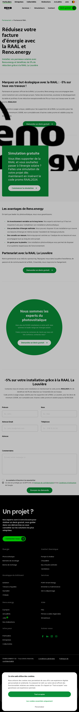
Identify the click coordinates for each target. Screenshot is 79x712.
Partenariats (7, 20)
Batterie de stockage (11, 561)
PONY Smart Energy (48, 583)
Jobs (5, 618)
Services (45, 575)
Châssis (6, 595)
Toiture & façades (9, 587)
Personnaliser (39, 707)
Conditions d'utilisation (67, 483)
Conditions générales (46, 659)
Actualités (6, 614)
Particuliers (7, 636)
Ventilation (45, 569)
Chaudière (45, 561)
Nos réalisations (9, 622)
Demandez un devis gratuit (33, 342)
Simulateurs (45, 618)
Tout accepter (39, 694)
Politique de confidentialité (44, 483)
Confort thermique (49, 549)
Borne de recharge (10, 565)
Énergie (6, 549)
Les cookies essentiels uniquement (39, 701)
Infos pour (7, 628)
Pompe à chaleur (47, 557)
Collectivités (7, 644)
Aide (43, 602)
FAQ (42, 610)
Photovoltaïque (9, 557)
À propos (6, 610)
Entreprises (7, 640)
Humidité (6, 591)
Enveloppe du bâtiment (13, 575)
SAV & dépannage (48, 591)
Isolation (6, 583)
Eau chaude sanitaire (49, 565)
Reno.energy (8, 602)
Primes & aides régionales (51, 614)
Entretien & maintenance (50, 587)
